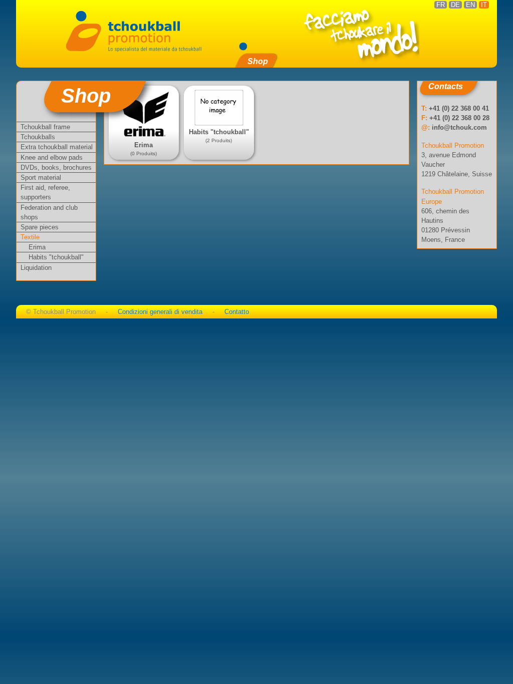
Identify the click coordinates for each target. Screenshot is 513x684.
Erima (37, 247)
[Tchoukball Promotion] (133, 30)
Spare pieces (40, 227)
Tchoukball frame (45, 127)
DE (455, 5)
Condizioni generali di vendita (160, 311)
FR (440, 5)
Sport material (41, 177)
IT (484, 5)
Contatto (236, 311)
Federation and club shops (49, 212)
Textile (30, 237)
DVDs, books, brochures (56, 167)
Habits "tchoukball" (56, 257)
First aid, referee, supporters (45, 192)
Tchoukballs (38, 137)
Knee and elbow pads (52, 157)
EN (470, 5)
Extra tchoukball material (57, 147)
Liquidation (36, 267)
